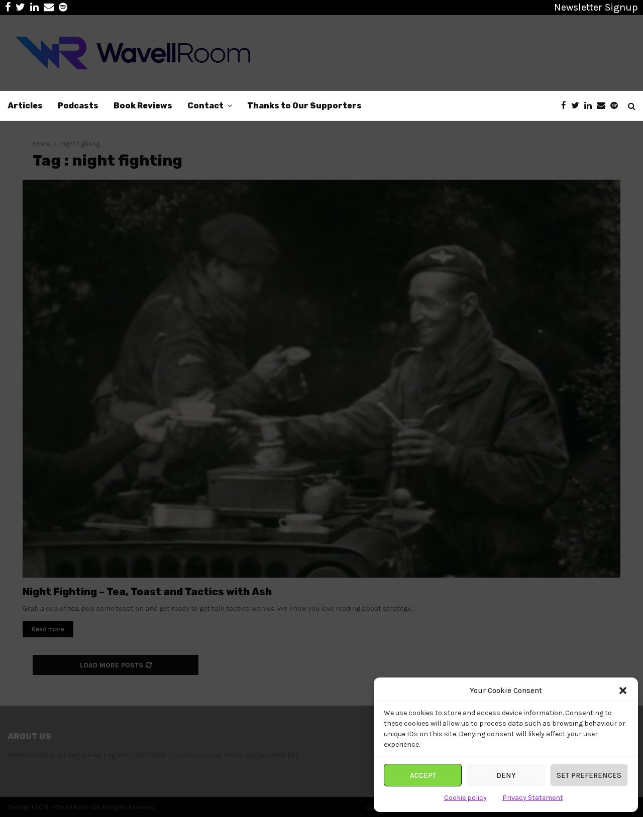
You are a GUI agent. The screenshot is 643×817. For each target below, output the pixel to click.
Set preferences (589, 775)
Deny (506, 775)
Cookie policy (465, 797)
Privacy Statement (532, 797)
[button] (623, 691)
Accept (423, 775)
